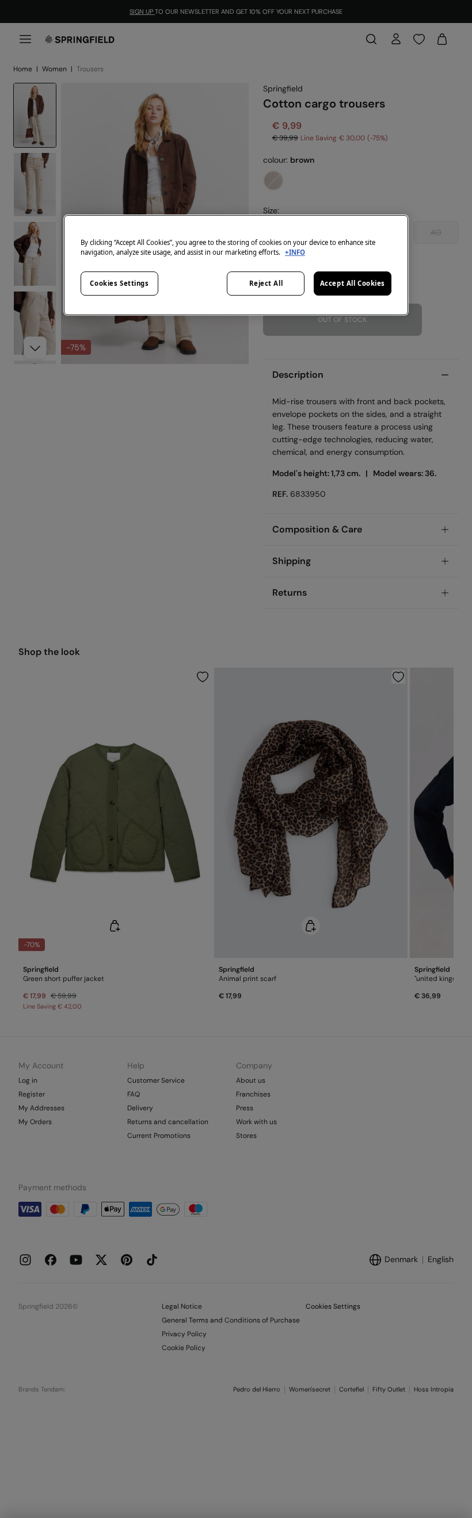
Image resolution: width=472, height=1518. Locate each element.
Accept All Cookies (352, 283)
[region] (236, 265)
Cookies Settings (119, 283)
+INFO (295, 252)
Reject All (266, 283)
